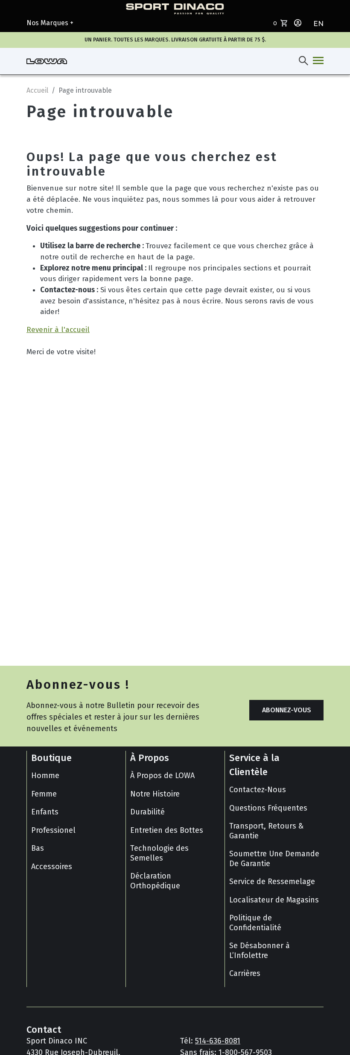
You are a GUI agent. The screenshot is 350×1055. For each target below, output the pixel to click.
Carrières (244, 973)
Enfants (44, 812)
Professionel (53, 830)
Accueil (37, 90)
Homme (45, 775)
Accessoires (51, 866)
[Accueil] (46, 61)
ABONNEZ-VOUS (286, 710)
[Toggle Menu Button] (316, 61)
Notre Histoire (155, 794)
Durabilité (147, 812)
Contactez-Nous (257, 789)
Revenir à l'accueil (58, 329)
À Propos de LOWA (162, 775)
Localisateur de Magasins (274, 900)
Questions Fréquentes (268, 808)
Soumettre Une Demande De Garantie (274, 858)
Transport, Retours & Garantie (266, 830)
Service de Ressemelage (272, 881)
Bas (37, 848)
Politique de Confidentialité (255, 922)
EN (318, 24)
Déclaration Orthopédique (155, 880)
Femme (44, 794)
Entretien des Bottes (166, 830)
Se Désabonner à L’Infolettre (259, 950)
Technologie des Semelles (159, 853)
